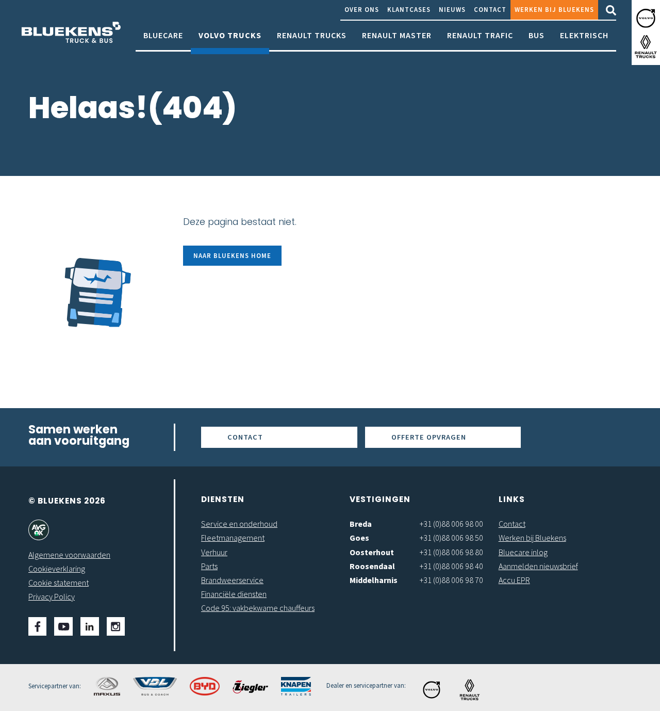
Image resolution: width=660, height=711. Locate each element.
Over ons (361, 9)
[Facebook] (37, 626)
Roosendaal (372, 566)
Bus (536, 35)
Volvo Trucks (230, 35)
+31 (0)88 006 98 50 (451, 537)
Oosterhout (372, 552)
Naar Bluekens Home (232, 255)
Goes (359, 537)
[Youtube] (63, 626)
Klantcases (409, 9)
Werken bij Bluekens (554, 9)
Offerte (428, 437)
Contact (490, 9)
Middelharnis (374, 580)
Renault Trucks (311, 35)
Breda (361, 524)
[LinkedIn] (89, 626)
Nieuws (452, 9)
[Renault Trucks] (645, 47)
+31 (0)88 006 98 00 (451, 524)
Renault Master (397, 35)
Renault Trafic (480, 35)
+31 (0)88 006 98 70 (451, 580)
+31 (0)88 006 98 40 (451, 566)
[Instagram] (116, 626)
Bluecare (163, 35)
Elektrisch (584, 35)
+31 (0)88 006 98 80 (451, 552)
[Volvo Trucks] (646, 18)
